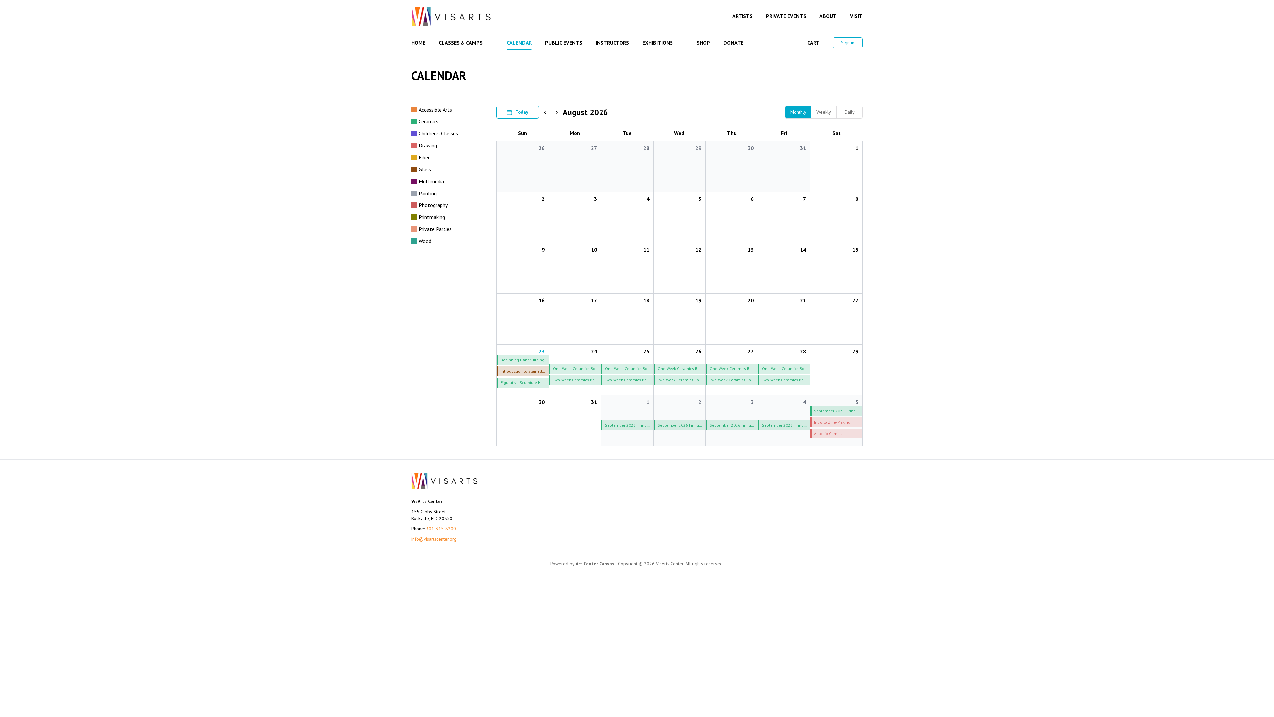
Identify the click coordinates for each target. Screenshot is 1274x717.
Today (521, 112)
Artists (742, 16)
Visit (856, 16)
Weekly (823, 112)
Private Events (786, 16)
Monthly (798, 112)
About (828, 16)
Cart (813, 43)
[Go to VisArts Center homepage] (451, 16)
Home (418, 43)
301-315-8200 (441, 529)
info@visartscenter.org (434, 539)
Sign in (847, 43)
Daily (850, 112)
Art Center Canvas (595, 564)
